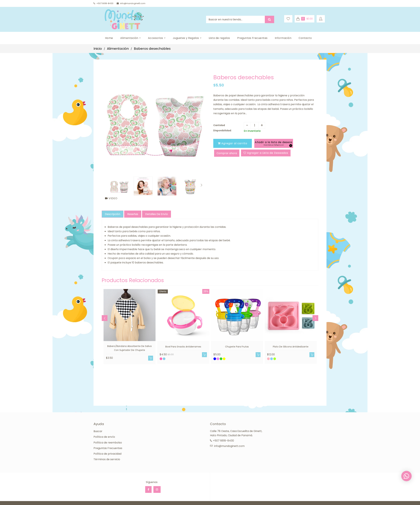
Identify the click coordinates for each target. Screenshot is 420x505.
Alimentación (118, 48)
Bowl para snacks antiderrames (183, 346)
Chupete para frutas (237, 346)
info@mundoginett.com (132, 3)
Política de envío (104, 437)
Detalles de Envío (156, 214)
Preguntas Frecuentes (108, 448)
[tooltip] (290, 145)
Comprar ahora (227, 153)
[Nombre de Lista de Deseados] (288, 18)
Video (112, 198)
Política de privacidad (107, 454)
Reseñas (132, 214)
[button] (273, 143)
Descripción (112, 214)
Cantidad (219, 125)
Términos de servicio (107, 459)
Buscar (98, 431)
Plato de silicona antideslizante (290, 346)
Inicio (98, 48)
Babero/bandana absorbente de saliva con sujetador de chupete (129, 348)
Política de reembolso (108, 442)
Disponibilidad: (222, 130)
